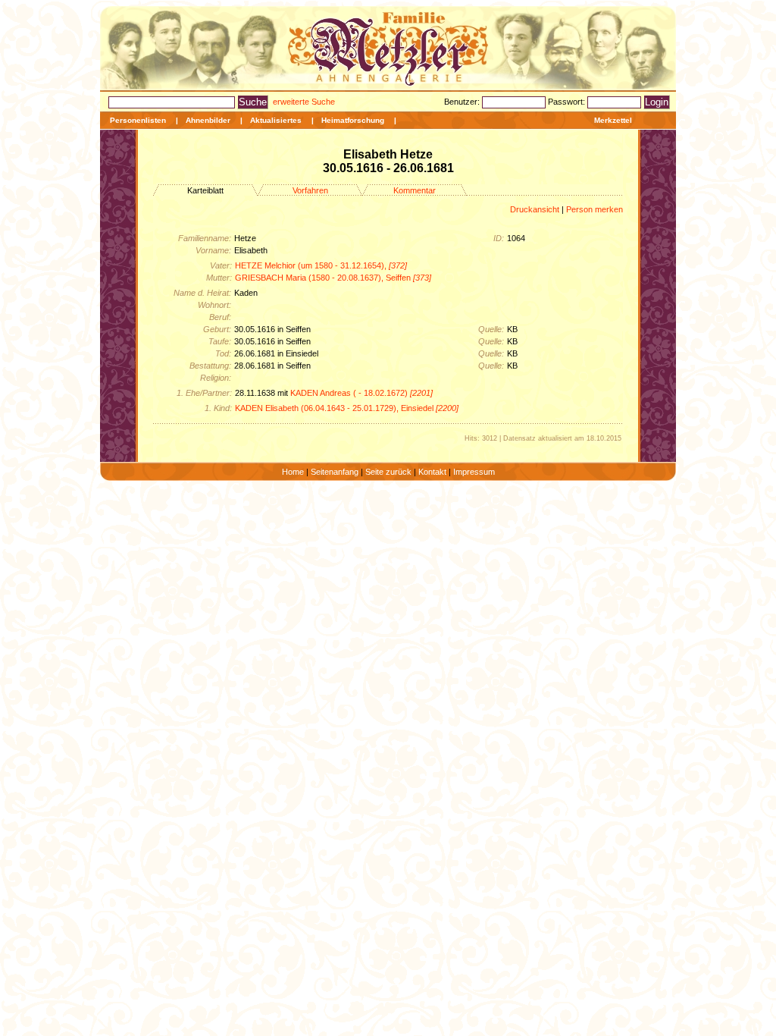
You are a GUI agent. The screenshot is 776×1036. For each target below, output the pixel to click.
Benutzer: (463, 101)
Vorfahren (310, 190)
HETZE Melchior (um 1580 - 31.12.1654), (321, 265)
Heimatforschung (352, 120)
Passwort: (567, 101)
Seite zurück (388, 471)
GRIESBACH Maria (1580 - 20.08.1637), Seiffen (333, 277)
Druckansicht (534, 209)
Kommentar (414, 190)
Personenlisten (138, 120)
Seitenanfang (334, 471)
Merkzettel (613, 120)
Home (293, 471)
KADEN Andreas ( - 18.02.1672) (361, 392)
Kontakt (432, 471)
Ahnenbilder (208, 120)
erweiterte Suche (304, 101)
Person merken (594, 209)
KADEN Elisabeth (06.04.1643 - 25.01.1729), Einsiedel (346, 408)
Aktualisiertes (276, 120)
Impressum (474, 471)
